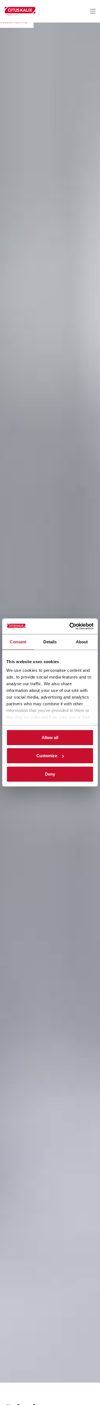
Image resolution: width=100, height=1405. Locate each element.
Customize (46, 755)
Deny (50, 773)
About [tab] (82, 641)
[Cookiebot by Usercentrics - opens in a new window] (71, 626)
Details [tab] (50, 641)
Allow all (50, 737)
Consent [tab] (18, 641)
